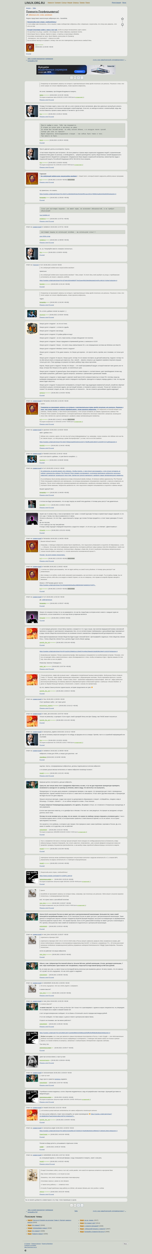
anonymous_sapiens (46, 705)
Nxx (41, 114)
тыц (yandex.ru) (45, 215)
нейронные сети (33, 15)
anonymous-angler (45, 879)
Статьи (64, 2)
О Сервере (27, 1243)
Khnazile (42, 530)
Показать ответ (44, 100)
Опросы (76, 2)
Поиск (87, 2)
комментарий (37, 227)
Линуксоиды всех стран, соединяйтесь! (41, 22)
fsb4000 (42, 284)
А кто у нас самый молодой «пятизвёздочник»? (108, 60)
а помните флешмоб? (91, 1226)
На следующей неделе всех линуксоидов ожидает (59, 176)
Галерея (58, 2)
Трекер (82, 2)
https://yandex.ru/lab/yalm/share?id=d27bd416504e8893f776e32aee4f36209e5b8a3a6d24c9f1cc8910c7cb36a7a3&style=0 (78, 280)
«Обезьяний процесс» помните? (95, 1229)
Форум (69, 2)
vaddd (41, 1147)
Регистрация (116, 2)
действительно (47, 600)
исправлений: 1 (79, 97)
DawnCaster (43, 1134)
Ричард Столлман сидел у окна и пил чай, (42, 30)
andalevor (43, 219)
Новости (51, 2)
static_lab (43, 666)
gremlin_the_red (45, 642)
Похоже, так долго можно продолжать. (52, 555)
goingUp (42, 393)
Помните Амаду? (37, 1234)
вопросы (58, 1079)
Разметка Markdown (47, 1243)
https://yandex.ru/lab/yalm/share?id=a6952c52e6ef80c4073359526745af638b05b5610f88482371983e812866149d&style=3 (78, 1131)
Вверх (125, 1243)
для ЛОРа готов (45, 236)
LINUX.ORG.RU (35, 3)
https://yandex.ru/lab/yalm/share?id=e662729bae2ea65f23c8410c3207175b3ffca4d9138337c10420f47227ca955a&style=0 (78, 442)
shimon (42, 1191)
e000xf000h (43, 830)
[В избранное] (122, 19)
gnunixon (42, 315)
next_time (43, 903)
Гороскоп (36, 265)
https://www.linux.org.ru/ (30, 1247)
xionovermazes (44, 1060)
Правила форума (36, 1243)
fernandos (43, 197)
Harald (42, 773)
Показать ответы (44, 1164)
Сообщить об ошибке (30, 1245)
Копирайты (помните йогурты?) (94, 1231)
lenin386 (42, 505)
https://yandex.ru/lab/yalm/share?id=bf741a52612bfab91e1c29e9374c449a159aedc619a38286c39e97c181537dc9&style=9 (78, 651)
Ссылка (28, 53)
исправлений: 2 (82, 832)
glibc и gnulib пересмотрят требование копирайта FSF (40, 60)
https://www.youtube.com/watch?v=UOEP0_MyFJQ (56, 876)
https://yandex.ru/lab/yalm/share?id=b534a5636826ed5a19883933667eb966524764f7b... (68, 585)
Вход (124, 2)
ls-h (36, 45)
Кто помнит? (36, 1225)
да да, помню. (89, 1220)
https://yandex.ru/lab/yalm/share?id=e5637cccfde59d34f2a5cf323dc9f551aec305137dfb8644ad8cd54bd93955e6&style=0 (78, 194)
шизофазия (48, 15)
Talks (34, 8)
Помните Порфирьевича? (42, 11)
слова (42, 15)
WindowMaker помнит (40, 1228)
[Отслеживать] (122, 24)
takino (41, 95)
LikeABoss (43, 757)
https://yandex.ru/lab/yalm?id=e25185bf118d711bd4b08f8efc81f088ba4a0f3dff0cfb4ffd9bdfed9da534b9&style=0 (75, 1033)
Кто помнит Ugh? (90, 1223)
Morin (41, 140)
